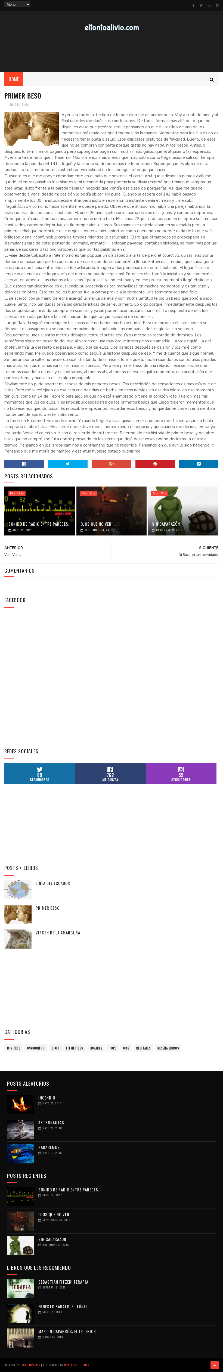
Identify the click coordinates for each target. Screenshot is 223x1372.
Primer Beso (48, 908)
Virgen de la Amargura (58, 933)
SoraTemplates (30, 1365)
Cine (126, 1048)
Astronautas (51, 1122)
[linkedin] (209, 5)
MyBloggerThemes (76, 1365)
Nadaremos (49, 1147)
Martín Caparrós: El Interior (67, 1331)
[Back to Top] (214, 1365)
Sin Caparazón (166, 524)
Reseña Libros (168, 1048)
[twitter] (201, 5)
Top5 (112, 1048)
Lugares (96, 1048)
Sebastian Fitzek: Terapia (63, 1282)
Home (14, 79)
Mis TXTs (22, 104)
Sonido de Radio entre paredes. (38, 524)
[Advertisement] (111, 52)
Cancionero (36, 1048)
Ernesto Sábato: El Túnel (63, 1306)
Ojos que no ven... (97, 524)
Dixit (55, 1048)
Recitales (143, 1048)
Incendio (46, 1098)
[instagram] (217, 5)
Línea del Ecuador (53, 883)
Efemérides (74, 1048)
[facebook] (193, 5)
